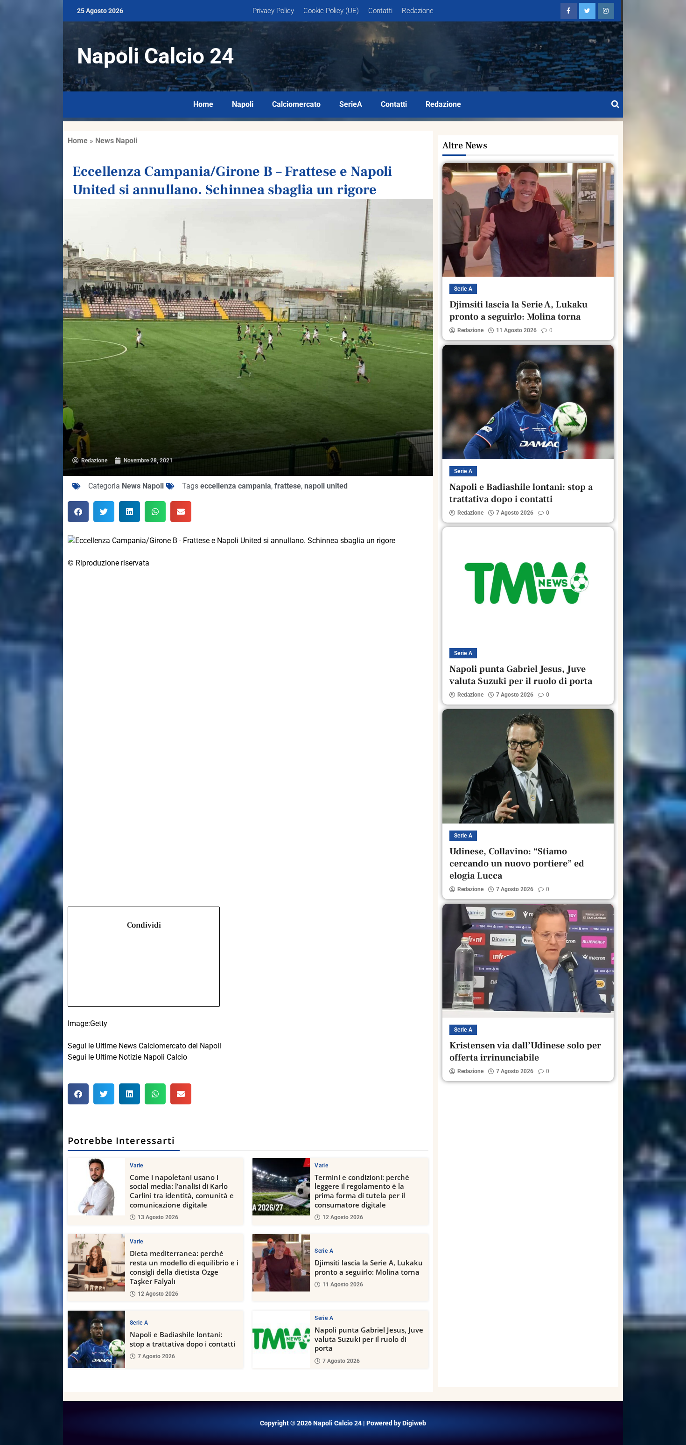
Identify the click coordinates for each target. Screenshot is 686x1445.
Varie (136, 1165)
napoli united (326, 486)
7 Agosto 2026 (156, 1356)
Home (203, 104)
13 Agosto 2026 (158, 1217)
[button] (78, 511)
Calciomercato (296, 104)
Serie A (324, 1251)
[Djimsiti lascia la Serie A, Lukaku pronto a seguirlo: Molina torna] (281, 1262)
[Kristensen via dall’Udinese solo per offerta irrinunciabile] (528, 961)
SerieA (350, 104)
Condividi (144, 925)
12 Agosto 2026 (342, 1217)
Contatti (380, 11)
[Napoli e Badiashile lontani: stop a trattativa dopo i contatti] (96, 1339)
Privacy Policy (273, 11)
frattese (287, 486)
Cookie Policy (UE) (331, 11)
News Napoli (116, 140)
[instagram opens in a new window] (606, 11)
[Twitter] (248, 701)
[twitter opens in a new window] (587, 11)
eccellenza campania (235, 486)
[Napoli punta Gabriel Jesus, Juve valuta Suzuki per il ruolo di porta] (281, 1339)
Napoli (242, 104)
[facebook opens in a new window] (568, 11)
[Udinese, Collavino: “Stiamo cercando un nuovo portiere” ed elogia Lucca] (528, 766)
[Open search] (615, 104)
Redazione (418, 11)
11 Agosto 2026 (342, 1284)
